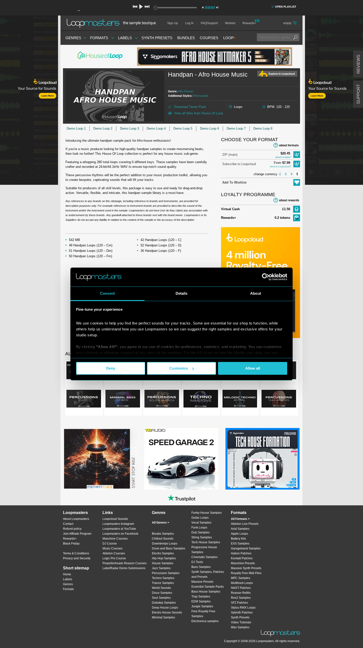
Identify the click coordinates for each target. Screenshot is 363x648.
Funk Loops (199, 527)
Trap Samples (200, 596)
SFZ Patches (239, 602)
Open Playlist (285, 6)
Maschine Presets (243, 563)
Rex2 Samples (241, 597)
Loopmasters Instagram (118, 524)
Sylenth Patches (242, 612)
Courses (209, 38)
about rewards (289, 200)
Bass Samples (201, 567)
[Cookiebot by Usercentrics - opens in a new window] (265, 277)
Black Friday (71, 543)
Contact (68, 524)
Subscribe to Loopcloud (239, 164)
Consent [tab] (107, 293)
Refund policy (72, 528)
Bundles (186, 38)
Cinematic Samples (204, 557)
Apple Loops (239, 533)
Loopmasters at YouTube (119, 528)
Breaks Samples (163, 533)
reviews (358, 64)
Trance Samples (163, 583)
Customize (178, 368)
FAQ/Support (209, 23)
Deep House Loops (165, 607)
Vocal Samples (201, 522)
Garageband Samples (246, 548)
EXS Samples (240, 543)
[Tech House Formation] (262, 459)
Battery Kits (238, 538)
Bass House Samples (205, 591)
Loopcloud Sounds (115, 519)
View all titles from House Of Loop (198, 113)
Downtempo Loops (164, 543)
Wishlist (230, 23)
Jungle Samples (202, 606)
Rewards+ (249, 23)
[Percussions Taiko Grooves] (279, 399)
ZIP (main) (229, 154)
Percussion (200, 96)
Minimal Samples (163, 617)
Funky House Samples (206, 512)
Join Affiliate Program (77, 533)
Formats (99, 38)
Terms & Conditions (76, 553)
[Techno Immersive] (200, 399)
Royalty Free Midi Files (246, 573)
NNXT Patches (241, 588)
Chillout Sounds (162, 538)
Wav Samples (240, 627)
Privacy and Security (76, 558)
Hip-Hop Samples (164, 558)
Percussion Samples (166, 573)
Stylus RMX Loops (243, 607)
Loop (229, 38)
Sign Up (172, 23)
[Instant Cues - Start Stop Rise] (100, 459)
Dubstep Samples (164, 602)
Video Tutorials (241, 622)
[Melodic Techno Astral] (239, 399)
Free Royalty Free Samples (203, 614)
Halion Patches (241, 553)
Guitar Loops (200, 517)
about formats (289, 145)
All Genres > (160, 522)
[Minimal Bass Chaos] (122, 399)
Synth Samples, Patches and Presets (207, 574)
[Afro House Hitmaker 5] (214, 56)
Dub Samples (200, 532)
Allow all (252, 368)
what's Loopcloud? (280, 166)
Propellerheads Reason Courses (124, 563)
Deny (110, 368)
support (358, 94)
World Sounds (161, 588)
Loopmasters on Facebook (120, 533)
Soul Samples (161, 597)
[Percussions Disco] (83, 399)
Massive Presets (202, 581)
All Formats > (240, 519)
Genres (73, 38)
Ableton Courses (113, 553)
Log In (189, 23)
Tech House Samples (205, 542)
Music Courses (112, 548)
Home (67, 574)
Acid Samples (240, 528)
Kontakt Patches (242, 558)
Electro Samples (163, 553)
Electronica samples (205, 621)
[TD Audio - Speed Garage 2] (181, 459)
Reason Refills (241, 593)
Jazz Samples (161, 568)
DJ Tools (197, 562)
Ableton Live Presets (245, 524)
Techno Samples (163, 578)
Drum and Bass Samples (168, 548)
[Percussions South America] (161, 399)
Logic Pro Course (114, 558)
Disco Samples (162, 593)
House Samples (162, 563)
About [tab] (255, 293)
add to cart (296, 154)
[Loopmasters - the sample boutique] (113, 23)
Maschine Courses (115, 538)
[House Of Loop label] (100, 56)
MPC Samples (240, 578)
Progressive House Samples (204, 550)
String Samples (201, 537)
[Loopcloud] (29, 101)
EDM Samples (201, 601)
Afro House (185, 91)
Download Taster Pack (190, 107)
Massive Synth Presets (246, 568)
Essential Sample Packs (207, 586)
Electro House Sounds (167, 612)
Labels (125, 38)
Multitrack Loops (242, 583)
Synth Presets (156, 38)
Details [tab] (182, 293)
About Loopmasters (76, 519)
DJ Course (109, 543)
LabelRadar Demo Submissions (123, 568)
